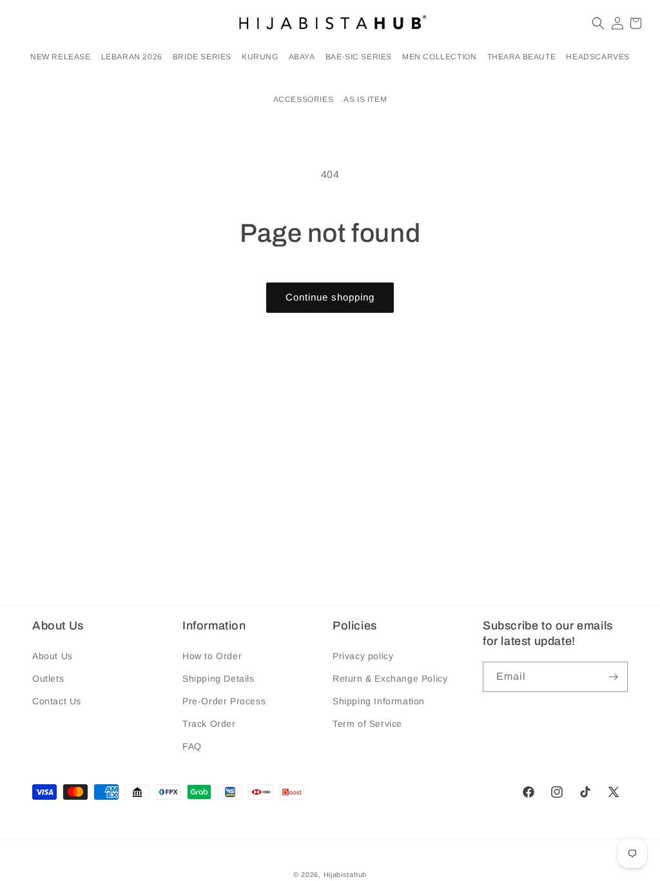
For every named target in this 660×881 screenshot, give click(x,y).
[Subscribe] (613, 677)
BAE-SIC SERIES (358, 56)
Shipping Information (379, 701)
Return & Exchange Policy (390, 678)
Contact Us (56, 701)
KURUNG (260, 56)
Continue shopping (330, 297)
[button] (132, 57)
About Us (52, 656)
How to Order (212, 656)
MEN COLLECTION (439, 56)
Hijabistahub (345, 874)
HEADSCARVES (598, 56)
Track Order (209, 723)
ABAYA (302, 56)
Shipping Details (218, 678)
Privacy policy (363, 656)
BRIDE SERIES (202, 56)
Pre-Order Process (224, 701)
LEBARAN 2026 (131, 56)
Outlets (48, 678)
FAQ (192, 746)
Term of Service (367, 723)
